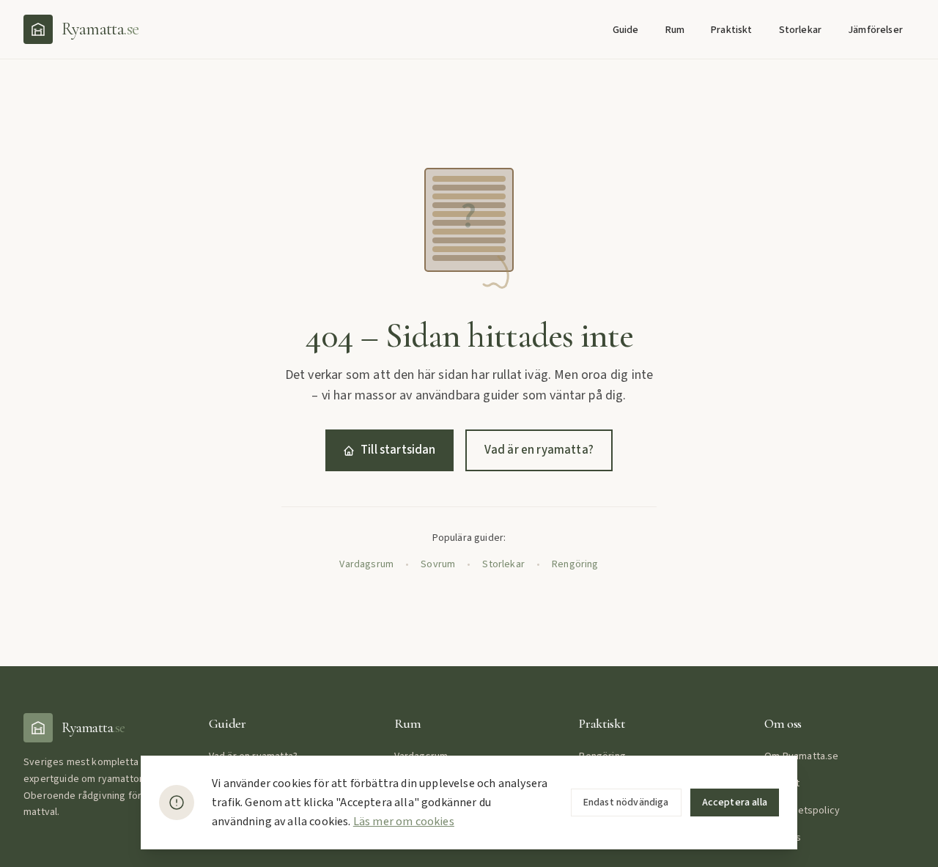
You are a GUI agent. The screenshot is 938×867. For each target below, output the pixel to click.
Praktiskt (732, 30)
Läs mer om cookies (403, 821)
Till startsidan (398, 450)
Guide (626, 30)
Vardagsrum (366, 564)
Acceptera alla (734, 802)
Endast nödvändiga (626, 802)
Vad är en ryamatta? (539, 450)
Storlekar (800, 30)
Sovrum (438, 564)
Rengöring (575, 564)
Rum (675, 30)
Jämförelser (875, 30)
